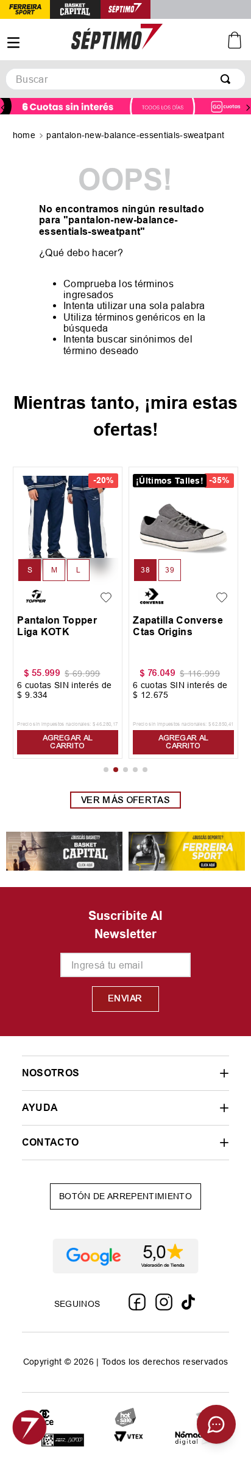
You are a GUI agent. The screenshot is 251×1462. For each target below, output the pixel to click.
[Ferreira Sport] (187, 852)
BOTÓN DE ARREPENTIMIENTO (125, 1196)
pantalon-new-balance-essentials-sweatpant (135, 135)
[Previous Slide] (3, 108)
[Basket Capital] (64, 852)
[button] (29, 570)
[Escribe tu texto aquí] (62, 1441)
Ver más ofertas (125, 800)
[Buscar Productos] (228, 79)
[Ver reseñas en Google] (125, 1256)
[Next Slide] (248, 108)
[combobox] (125, 79)
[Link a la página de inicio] (25, 136)
